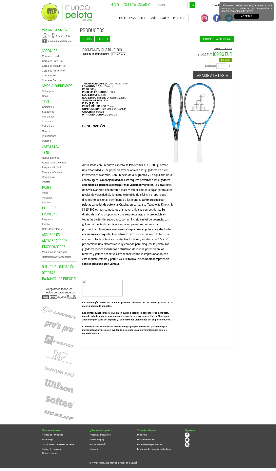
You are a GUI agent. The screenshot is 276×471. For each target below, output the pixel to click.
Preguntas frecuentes (100, 435)
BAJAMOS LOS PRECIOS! (59, 279)
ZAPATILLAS (51, 146)
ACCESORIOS (51, 234)
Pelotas (46, 182)
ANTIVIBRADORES (54, 240)
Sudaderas (48, 111)
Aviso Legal (47, 439)
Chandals (47, 121)
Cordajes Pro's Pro (52, 61)
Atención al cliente (54, 29)
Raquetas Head (50, 157)
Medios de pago (97, 439)
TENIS (46, 152)
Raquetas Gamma (52, 172)
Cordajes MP (49, 75)
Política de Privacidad (52, 435)
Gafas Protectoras (52, 229)
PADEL (47, 187)
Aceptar (246, 16)
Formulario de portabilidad (149, 444)
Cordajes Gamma (51, 80)
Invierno (46, 140)
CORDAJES (49, 51)
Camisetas (48, 107)
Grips (45, 96)
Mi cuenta (142, 435)
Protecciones (49, 136)
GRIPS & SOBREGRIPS (57, 86)
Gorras (46, 131)
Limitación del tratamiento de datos (154, 449)
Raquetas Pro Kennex (54, 162)
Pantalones (48, 116)
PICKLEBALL (51, 208)
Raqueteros (48, 177)
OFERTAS (48, 272)
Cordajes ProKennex (53, 70)
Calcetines (48, 126)
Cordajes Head (50, 56)
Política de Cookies (51, 449)
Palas (45, 192)
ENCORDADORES (53, 246)
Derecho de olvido (146, 439)
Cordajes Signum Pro (54, 65)
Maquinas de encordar (54, 252)
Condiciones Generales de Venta (58, 444)
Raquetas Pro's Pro (52, 167)
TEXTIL (47, 101)
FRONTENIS (50, 214)
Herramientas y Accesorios (56, 257)
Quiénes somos (50, 453)
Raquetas (47, 219)
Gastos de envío (98, 444)
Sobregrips (48, 91)
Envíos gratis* (159, 18)
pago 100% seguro (132, 18)
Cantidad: (210, 65)
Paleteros (47, 197)
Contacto (179, 18)
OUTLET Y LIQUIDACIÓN (58, 266)
